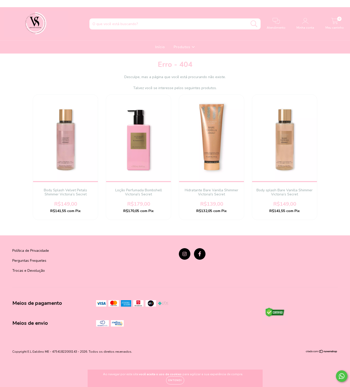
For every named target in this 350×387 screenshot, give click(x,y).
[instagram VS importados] (8, 3)
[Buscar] (254, 24)
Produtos (183, 47)
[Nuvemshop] (322, 352)
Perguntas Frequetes (29, 260)
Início (160, 47)
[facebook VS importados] (15, 3)
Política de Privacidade (30, 250)
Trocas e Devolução (28, 270)
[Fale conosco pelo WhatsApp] (341, 376)
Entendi (175, 380)
